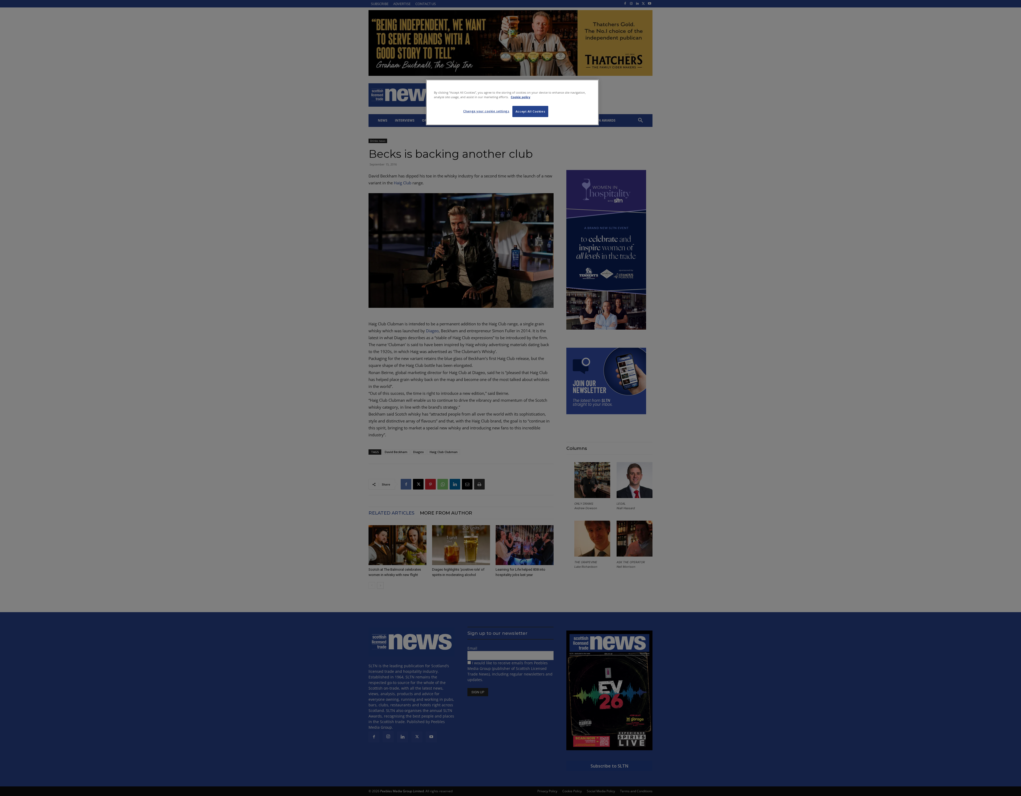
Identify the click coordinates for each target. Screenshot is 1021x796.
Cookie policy (520, 97)
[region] (512, 102)
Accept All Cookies (530, 111)
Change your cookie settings (486, 111)
